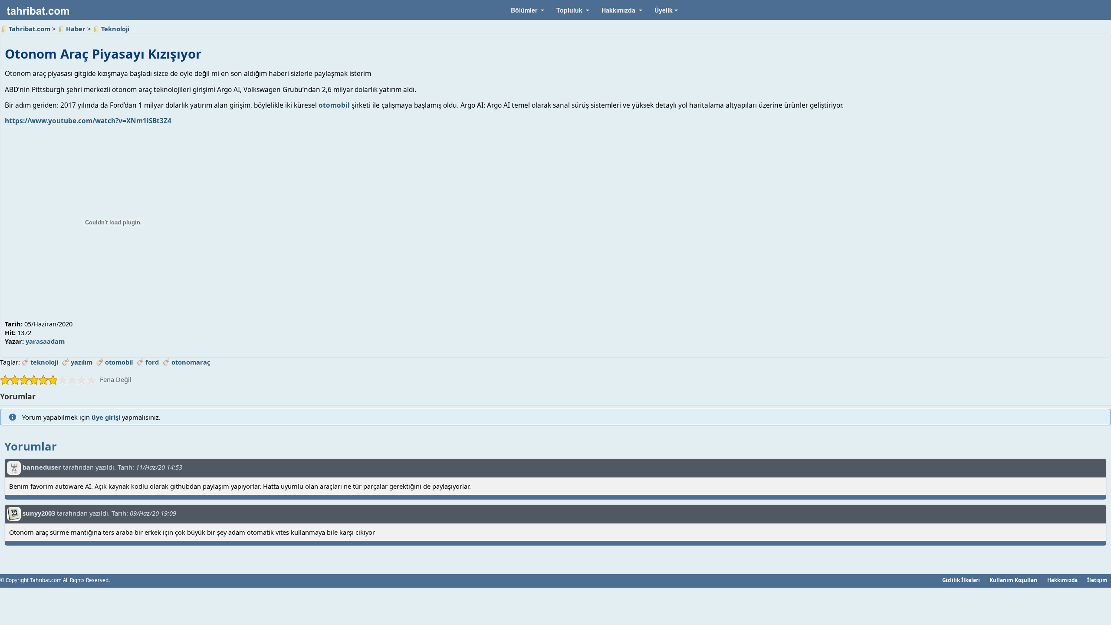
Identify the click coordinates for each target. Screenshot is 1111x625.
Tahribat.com (29, 28)
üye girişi (106, 417)
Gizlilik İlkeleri (961, 579)
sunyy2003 (39, 513)
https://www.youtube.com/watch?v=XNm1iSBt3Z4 (88, 120)
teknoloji (44, 362)
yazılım (81, 362)
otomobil (334, 105)
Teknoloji (115, 28)
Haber (75, 28)
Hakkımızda (1062, 579)
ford (152, 362)
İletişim (1097, 579)
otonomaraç (190, 362)
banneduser (42, 467)
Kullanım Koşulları (1013, 579)
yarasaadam (45, 341)
